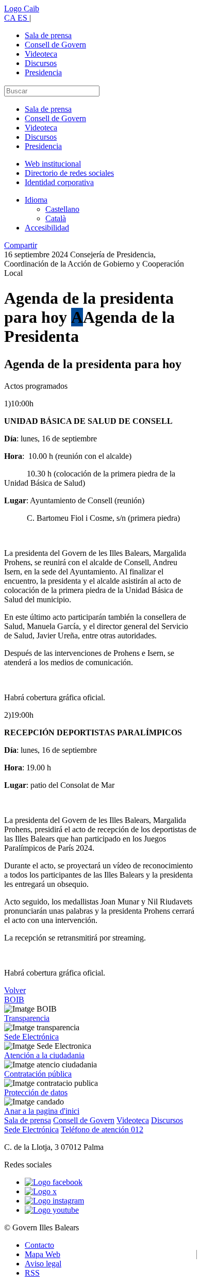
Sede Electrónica (31, 1036)
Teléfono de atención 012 (102, 1129)
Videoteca (41, 54)
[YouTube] (52, 1210)
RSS (32, 1272)
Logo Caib (21, 8)
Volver (15, 990)
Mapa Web (42, 1254)
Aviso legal (43, 1263)
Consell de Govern (55, 44)
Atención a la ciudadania (44, 1055)
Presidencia (43, 72)
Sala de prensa (48, 35)
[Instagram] (54, 1200)
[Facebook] (53, 1182)
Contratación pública (38, 1073)
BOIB (14, 999)
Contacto (39, 1245)
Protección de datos (36, 1092)
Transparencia (26, 1018)
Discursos (41, 63)
